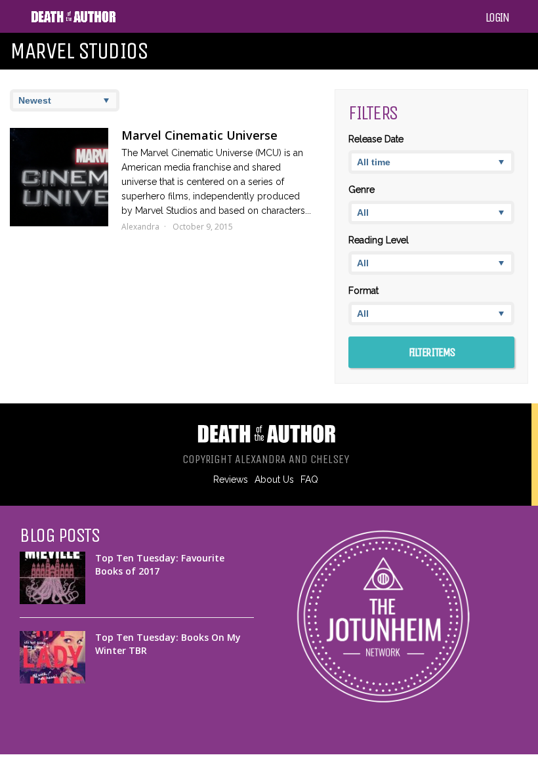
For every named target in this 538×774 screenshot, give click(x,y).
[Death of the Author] (73, 20)
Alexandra (140, 226)
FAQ (309, 479)
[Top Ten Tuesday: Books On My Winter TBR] (52, 657)
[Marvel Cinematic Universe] (59, 177)
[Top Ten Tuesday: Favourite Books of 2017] (52, 578)
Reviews (230, 479)
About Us (274, 479)
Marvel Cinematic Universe (199, 135)
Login (497, 17)
